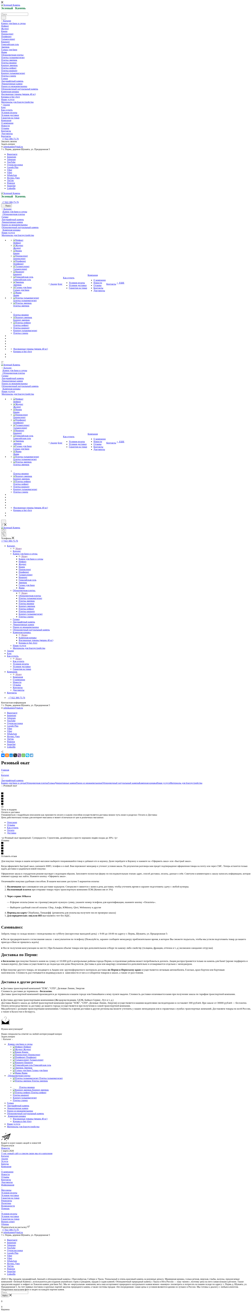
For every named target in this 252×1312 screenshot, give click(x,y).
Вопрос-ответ (8, 1221)
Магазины (6, 1190)
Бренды (5, 1164)
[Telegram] (31, 755)
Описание (12, 822)
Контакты (6, 1179)
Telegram (11, 159)
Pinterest (11, 183)
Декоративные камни (65, 783)
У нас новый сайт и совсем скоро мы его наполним (26, 1153)
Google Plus (12, 167)
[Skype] (27, 755)
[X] (15, 755)
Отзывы (11, 825)
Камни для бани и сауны (31, 559)
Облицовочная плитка (30, 595)
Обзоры (5, 1224)
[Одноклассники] (7, 755)
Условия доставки (10, 1195)
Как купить (18, 661)
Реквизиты (6, 1200)
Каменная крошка (27, 637)
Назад (19, 548)
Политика (6, 1203)
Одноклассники (15, 164)
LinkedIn (11, 188)
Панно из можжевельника (89, 783)
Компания (18, 677)
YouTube (11, 162)
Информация (7, 1185)
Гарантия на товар (10, 1198)
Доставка (11, 833)
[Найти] (3, 18)
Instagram (11, 157)
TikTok (10, 180)
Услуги (4, 1161)
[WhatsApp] (23, 755)
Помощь (5, 1208)
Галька (51, 783)
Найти (5, 1296)
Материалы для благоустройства (186, 783)
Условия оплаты (9, 1193)
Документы (7, 1182)
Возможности (8, 1206)
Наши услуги (163, 783)
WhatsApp (12, 175)
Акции (4, 1158)
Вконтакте (12, 154)
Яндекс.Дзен (13, 178)
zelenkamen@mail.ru (13, 146)
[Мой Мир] (11, 755)
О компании (7, 1172)
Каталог (17, 551)
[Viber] (19, 755)
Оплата (10, 830)
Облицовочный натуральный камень (120, 783)
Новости (5, 1148)
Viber (9, 170)
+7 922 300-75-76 (10, 139)
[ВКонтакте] (3, 755)
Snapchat (11, 185)
